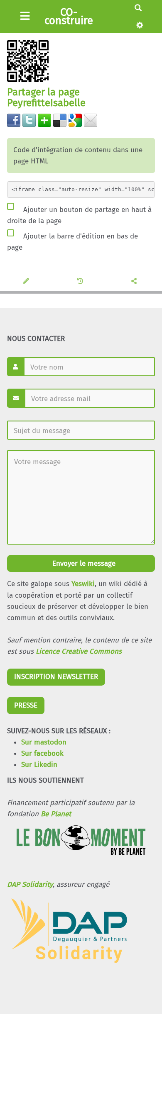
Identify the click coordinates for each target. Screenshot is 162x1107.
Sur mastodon (43, 742)
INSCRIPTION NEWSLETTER (56, 676)
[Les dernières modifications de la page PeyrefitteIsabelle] (81, 281)
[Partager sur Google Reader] (75, 119)
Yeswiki (83, 583)
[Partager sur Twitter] (29, 119)
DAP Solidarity (30, 884)
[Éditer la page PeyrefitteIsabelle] (27, 281)
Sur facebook (42, 753)
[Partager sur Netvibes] (44, 119)
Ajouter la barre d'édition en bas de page (72, 242)
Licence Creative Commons (79, 651)
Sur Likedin (39, 764)
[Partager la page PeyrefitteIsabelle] (135, 281)
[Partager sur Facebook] (13, 119)
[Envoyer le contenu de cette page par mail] (90, 119)
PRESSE (25, 705)
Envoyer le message (82, 563)
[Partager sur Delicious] (59, 119)
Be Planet (56, 814)
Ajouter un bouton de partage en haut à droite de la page (79, 215)
